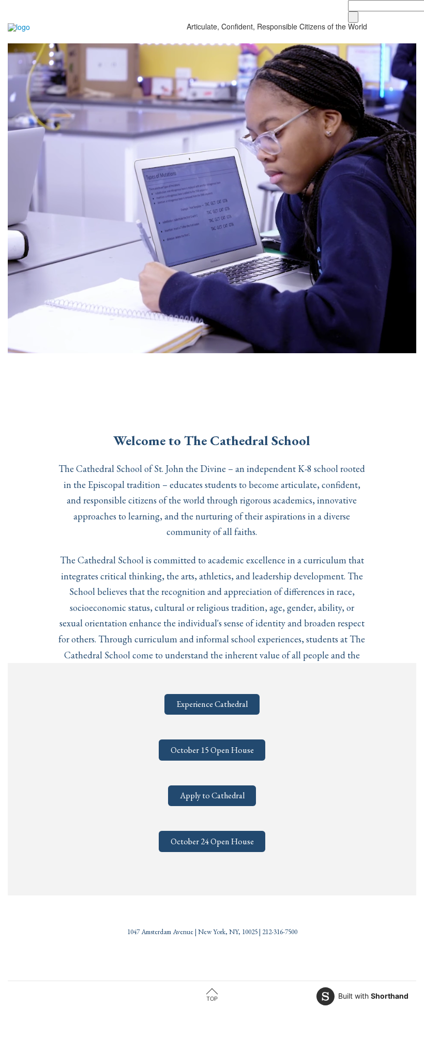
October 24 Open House (212, 841)
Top (212, 998)
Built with (373, 995)
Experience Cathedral (212, 704)
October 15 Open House (212, 750)
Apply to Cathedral (212, 795)
